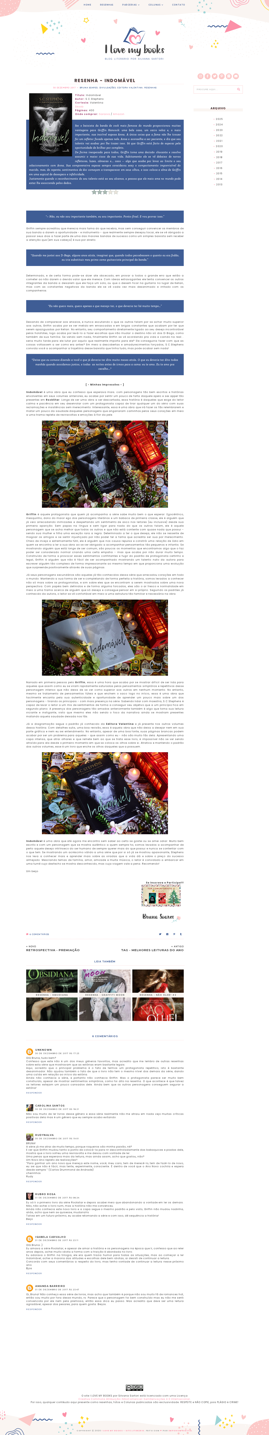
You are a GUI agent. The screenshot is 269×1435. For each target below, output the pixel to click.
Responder (34, 1093)
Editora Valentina (130, 87)
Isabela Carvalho (50, 1236)
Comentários (39, 934)
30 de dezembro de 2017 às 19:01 (57, 1138)
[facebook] (208, 76)
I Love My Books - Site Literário (123, 1430)
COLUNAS (154, 5)
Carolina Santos (50, 1105)
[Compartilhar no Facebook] (167, 934)
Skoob (79, 106)
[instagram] (200, 76)
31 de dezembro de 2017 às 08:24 (57, 1197)
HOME (87, 5)
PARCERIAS (129, 5)
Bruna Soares (89, 87)
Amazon (118, 114)
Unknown (43, 1049)
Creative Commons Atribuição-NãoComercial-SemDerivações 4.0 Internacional (134, 1399)
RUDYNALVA (44, 1135)
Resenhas (150, 87)
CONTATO (178, 5)
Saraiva (104, 114)
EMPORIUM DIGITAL (180, 1430)
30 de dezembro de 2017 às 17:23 (57, 1053)
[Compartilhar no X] (160, 934)
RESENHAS (107, 5)
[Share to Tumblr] (181, 934)
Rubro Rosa (45, 1194)
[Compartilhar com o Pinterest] (174, 934)
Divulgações (107, 87)
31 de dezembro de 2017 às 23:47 (57, 1289)
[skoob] (229, 76)
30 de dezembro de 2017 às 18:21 (57, 1109)
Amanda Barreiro (50, 1286)
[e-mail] (236, 76)
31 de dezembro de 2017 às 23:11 (57, 1240)
